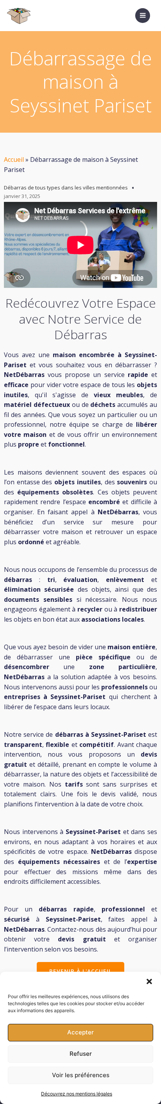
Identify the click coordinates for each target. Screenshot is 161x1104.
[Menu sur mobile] (142, 15)
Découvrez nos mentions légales (76, 1094)
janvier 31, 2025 (22, 196)
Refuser (81, 1053)
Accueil (14, 159)
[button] (149, 981)
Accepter (80, 1032)
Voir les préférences (80, 1075)
